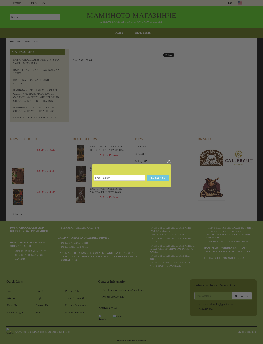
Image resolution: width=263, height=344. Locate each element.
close (169, 161)
